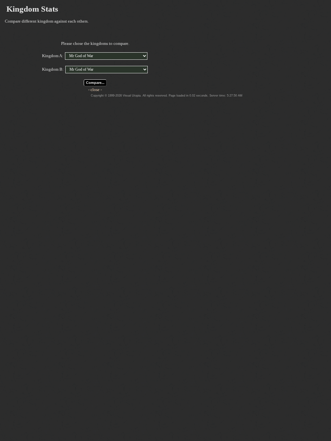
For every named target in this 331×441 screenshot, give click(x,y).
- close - (95, 89)
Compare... (95, 83)
